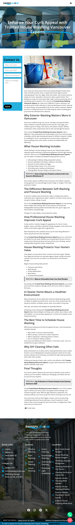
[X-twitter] (46, 510)
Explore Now (54, 523)
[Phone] (69, 514)
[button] (70, 3)
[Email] (69, 520)
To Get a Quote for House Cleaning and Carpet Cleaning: (25, 523)
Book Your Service (9, 520)
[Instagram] (34, 510)
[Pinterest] (40, 510)
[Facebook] (28, 510)
